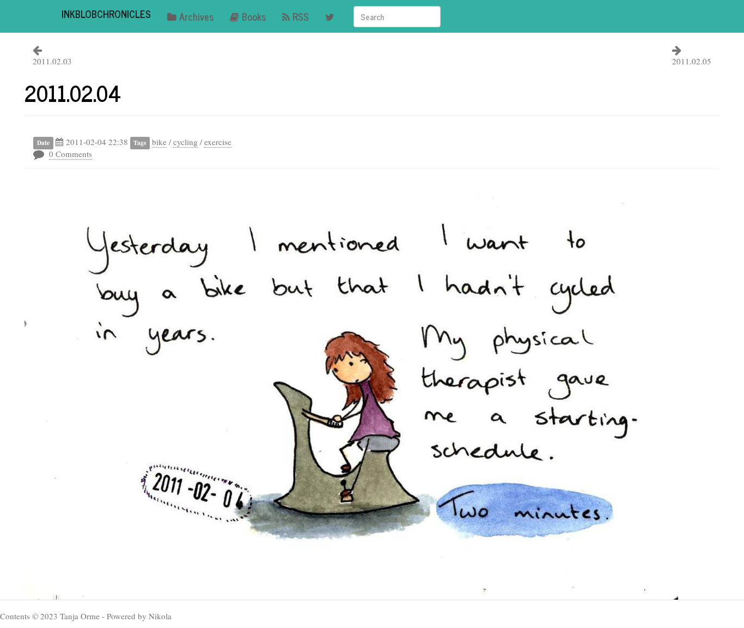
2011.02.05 (691, 61)
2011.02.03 (52, 61)
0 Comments (70, 153)
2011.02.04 (73, 92)
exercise (217, 141)
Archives (196, 16)
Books (254, 16)
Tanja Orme (80, 616)
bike (159, 141)
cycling (185, 141)
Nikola (160, 616)
